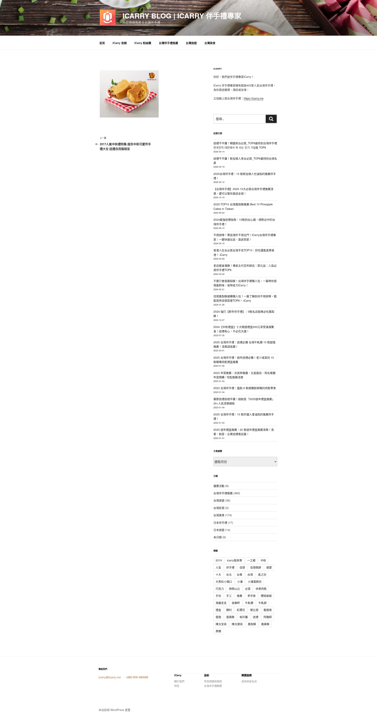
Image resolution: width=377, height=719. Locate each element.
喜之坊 (262, 574)
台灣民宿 (218, 508)
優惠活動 (218, 486)
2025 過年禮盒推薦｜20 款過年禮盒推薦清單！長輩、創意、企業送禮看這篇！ (243, 432)
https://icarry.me (254, 98)
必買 (248, 588)
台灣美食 (209, 43)
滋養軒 (236, 603)
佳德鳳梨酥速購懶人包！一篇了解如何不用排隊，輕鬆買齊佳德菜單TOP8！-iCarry (245, 298)
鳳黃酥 (265, 624)
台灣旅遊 (191, 43)
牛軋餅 (262, 603)
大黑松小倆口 (224, 581)
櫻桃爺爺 (266, 596)
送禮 (255, 617)
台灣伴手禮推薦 (168, 43)
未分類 (217, 537)
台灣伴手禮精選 (213, 686)
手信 (218, 596)
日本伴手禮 (220, 522)
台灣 (250, 574)
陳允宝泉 (221, 624)
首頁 (102, 43)
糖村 (229, 610)
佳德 (242, 567)
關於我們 (179, 681)
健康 (269, 567)
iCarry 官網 (120, 43)
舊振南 (268, 610)
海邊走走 (221, 603)
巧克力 (220, 588)
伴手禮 (230, 567)
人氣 (218, 567)
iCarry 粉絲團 (142, 43)
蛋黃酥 (230, 617)
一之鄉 (251, 560)
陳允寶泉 (237, 624)
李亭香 (251, 596)
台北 (229, 574)
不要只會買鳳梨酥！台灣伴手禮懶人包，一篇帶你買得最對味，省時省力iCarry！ (245, 283)
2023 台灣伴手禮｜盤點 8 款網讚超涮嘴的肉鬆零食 (244, 388)
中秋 (263, 560)
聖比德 (254, 610)
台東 (239, 574)
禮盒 (218, 610)
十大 (218, 574)
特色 (176, 686)
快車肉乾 (261, 588)
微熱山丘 (234, 588)
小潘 (240, 581)
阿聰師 (268, 617)
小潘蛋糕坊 (255, 581)
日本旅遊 (218, 530)
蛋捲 (218, 617)
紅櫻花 (241, 610)
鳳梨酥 (252, 624)
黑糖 (218, 631)
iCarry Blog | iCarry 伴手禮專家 (182, 15)
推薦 (239, 596)
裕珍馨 (244, 617)
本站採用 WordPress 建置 (114, 710)
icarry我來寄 (234, 560)
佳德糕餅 (255, 567)
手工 (229, 596)
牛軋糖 (249, 603)
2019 (219, 560)
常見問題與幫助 (213, 681)
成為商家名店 (249, 681)
